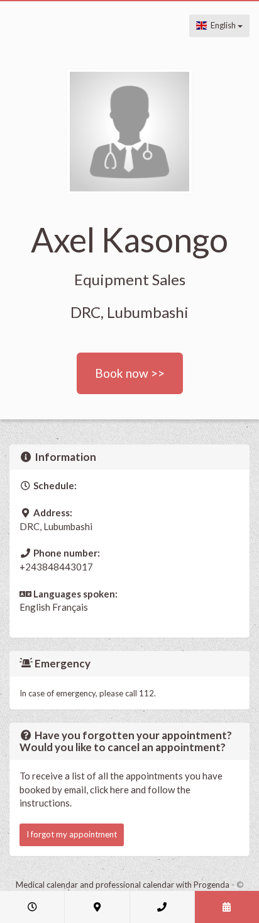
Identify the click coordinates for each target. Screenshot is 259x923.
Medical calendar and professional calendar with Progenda (122, 885)
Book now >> (130, 373)
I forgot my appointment (71, 834)
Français (70, 607)
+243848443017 (56, 566)
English (222, 25)
